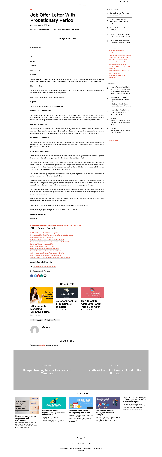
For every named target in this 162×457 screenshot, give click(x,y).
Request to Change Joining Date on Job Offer (45, 251)
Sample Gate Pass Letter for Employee (119, 29)
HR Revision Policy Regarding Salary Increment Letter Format (53, 412)
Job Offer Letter (37, 320)
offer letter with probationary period (44, 266)
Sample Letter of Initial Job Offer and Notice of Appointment (50, 257)
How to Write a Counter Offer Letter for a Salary (46, 255)
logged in (42, 345)
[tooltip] (120, 1)
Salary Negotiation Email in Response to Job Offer (47, 253)
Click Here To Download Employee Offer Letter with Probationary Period (55, 225)
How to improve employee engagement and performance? (25, 418)
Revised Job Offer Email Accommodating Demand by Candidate (51, 235)
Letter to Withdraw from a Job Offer (41, 244)
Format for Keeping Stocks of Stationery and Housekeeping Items (120, 122)
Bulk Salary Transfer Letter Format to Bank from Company (121, 105)
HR (31, 10)
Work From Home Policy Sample (120, 55)
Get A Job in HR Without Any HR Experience (45, 233)
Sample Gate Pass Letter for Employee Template (120, 111)
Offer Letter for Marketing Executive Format (44, 248)
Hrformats (50, 25)
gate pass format (114, 73)
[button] (90, 443)
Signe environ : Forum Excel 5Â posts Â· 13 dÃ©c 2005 (118, 58)
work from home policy (116, 50)
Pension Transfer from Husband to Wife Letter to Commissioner (120, 35)
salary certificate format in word (119, 62)
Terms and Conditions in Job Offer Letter (56, 242)
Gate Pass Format (117, 114)
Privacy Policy (114, 140)
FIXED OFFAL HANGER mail (119, 71)
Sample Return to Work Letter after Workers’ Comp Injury (119, 14)
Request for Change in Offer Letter (41, 237)
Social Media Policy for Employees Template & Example (105, 412)
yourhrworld (113, 53)
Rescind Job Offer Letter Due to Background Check (47, 239)
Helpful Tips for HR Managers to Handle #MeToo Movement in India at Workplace (134, 400)
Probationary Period (51, 320)
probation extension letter (117, 64)
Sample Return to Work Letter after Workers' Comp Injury (120, 88)
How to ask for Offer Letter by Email (42, 246)
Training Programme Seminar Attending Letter (120, 132)
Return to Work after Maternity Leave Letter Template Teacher (120, 42)
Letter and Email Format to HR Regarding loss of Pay (79, 412)
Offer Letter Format (36, 242)
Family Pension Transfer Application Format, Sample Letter (119, 21)
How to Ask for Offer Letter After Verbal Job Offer (91, 303)
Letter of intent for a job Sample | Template (66, 303)
